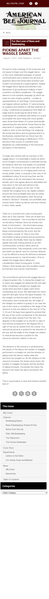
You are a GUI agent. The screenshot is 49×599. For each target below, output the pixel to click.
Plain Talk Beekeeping (15, 434)
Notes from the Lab (14, 429)
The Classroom (12, 438)
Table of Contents (11, 479)
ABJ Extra (10, 469)
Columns (7, 417)
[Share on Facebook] (15, 393)
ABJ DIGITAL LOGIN (15, 3)
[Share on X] (22, 393)
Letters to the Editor (15, 456)
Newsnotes (11, 474)
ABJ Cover (8, 413)
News (5, 466)
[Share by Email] (28, 393)
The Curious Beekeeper (16, 442)
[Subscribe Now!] (34, 393)
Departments (9, 452)
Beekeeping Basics (14, 421)
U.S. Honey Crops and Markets (19, 460)
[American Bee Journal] (24, 25)
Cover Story (8, 448)
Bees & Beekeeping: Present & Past (21, 425)
